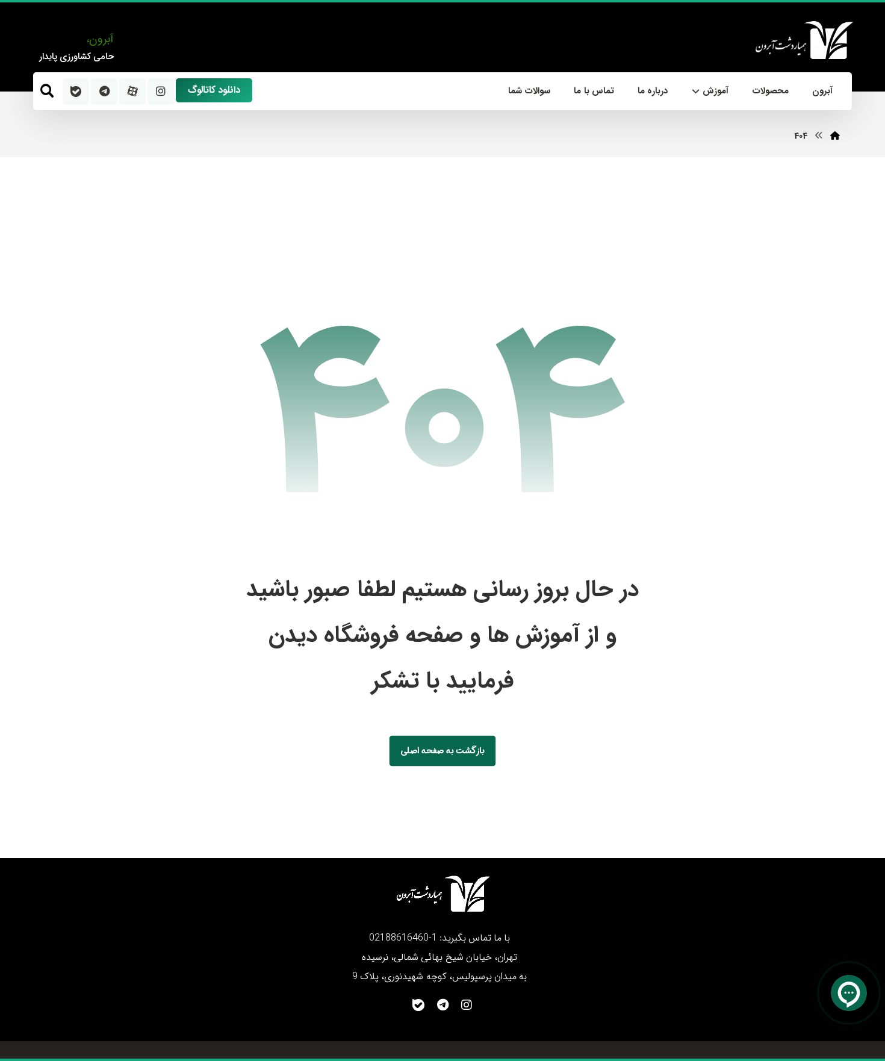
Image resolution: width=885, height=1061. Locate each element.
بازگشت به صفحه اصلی (442, 751)
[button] (47, 91)
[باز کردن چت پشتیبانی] (849, 993)
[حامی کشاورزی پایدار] (803, 40)
